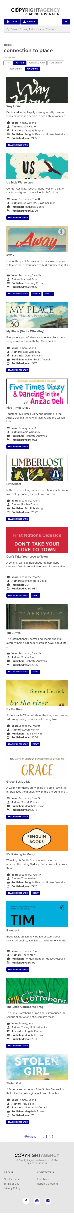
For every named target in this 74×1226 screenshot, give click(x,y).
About (8, 1172)
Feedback (43, 1179)
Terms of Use (11, 1183)
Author (20, 63)
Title (8, 63)
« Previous (29, 1136)
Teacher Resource (18, 145)
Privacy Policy (12, 1188)
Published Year (37, 63)
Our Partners (11, 1179)
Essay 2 (48, 294)
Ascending (32, 69)
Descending (15, 69)
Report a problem (47, 1183)
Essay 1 (36, 294)
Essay (36, 595)
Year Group (55, 63)
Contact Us (45, 1172)
